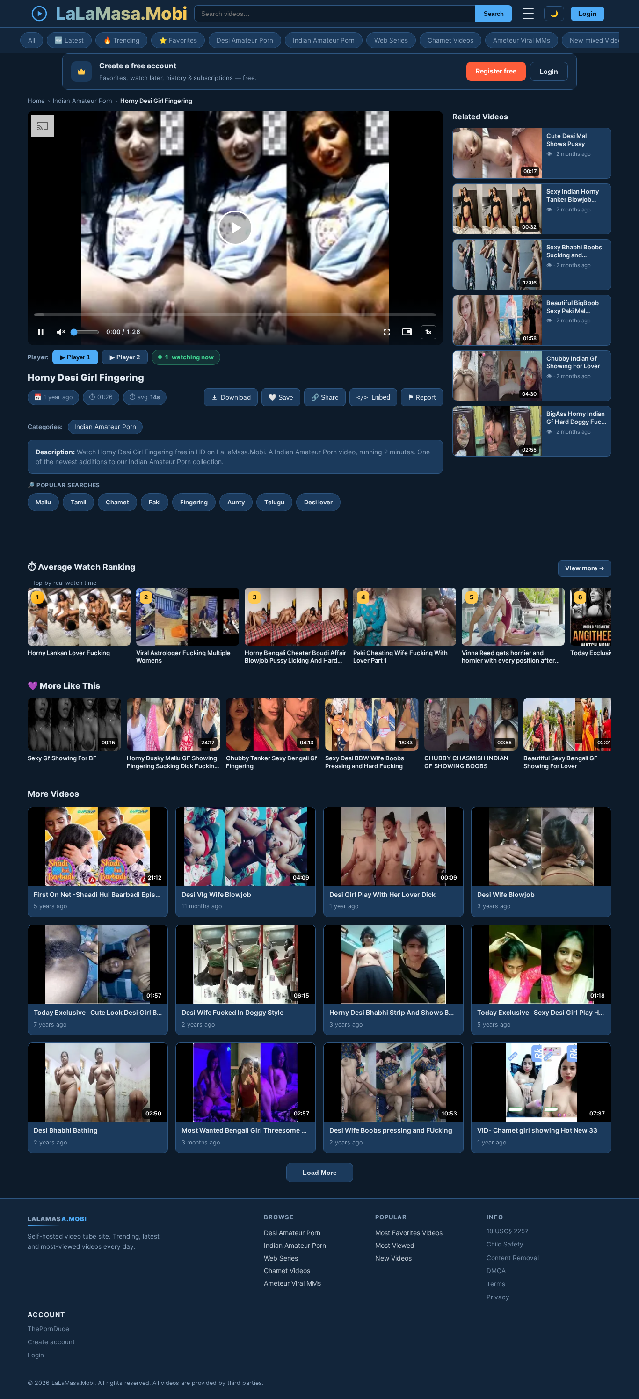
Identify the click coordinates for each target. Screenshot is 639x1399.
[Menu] (528, 13)
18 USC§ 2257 (508, 1231)
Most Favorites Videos (409, 1233)
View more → (584, 568)
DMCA (496, 1271)
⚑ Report (422, 397)
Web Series (391, 40)
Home (36, 100)
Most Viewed (394, 1245)
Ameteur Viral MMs (521, 40)
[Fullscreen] (386, 332)
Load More (320, 1172)
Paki (154, 502)
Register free (496, 71)
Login (587, 13)
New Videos (393, 1258)
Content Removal (513, 1257)
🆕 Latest (69, 40)
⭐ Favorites (178, 40)
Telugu (274, 502)
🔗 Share (325, 397)
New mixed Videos (597, 40)
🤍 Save (281, 397)
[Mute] (60, 332)
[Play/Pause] (40, 332)
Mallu (43, 502)
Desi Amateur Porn (245, 40)
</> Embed (373, 397)
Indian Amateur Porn (324, 40)
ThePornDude (48, 1329)
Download (236, 397)
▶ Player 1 (75, 357)
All (31, 40)
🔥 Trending (121, 40)
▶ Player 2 (125, 357)
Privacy (498, 1297)
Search (494, 13)
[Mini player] (407, 332)
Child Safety (505, 1244)
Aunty (236, 502)
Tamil (78, 502)
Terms (496, 1284)
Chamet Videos (450, 40)
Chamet (117, 502)
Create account (51, 1342)
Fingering (194, 502)
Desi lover (318, 502)
